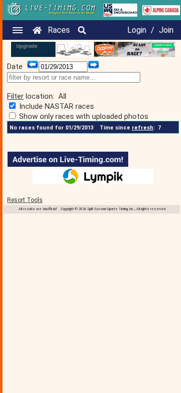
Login (136, 30)
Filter (15, 96)
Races (59, 30)
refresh (142, 127)
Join (166, 30)
